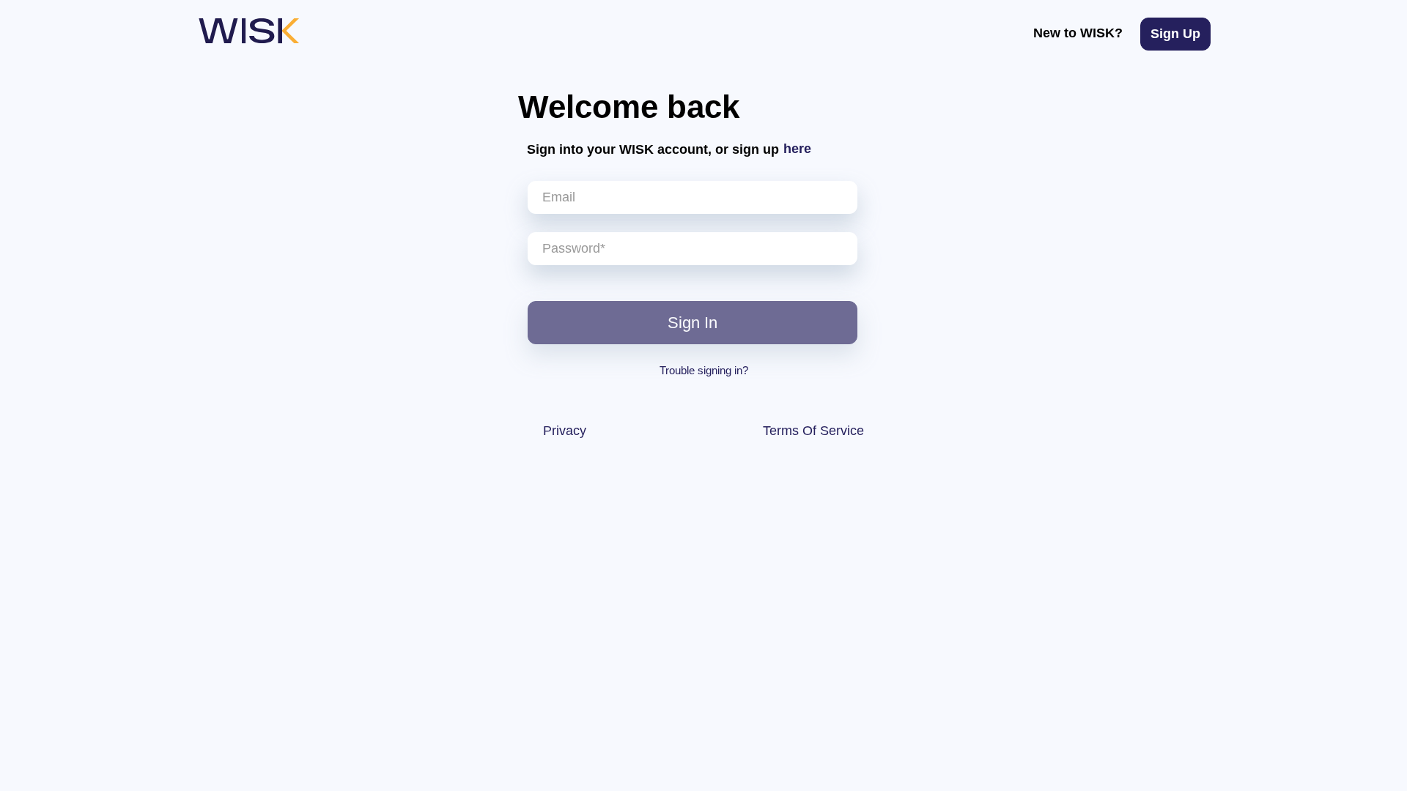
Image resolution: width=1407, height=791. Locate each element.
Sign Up (1175, 33)
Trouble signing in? (704, 370)
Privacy (564, 430)
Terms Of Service (813, 430)
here (797, 148)
